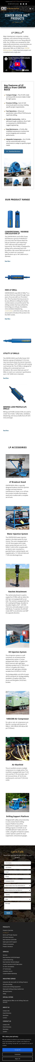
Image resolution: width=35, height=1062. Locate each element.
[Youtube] (23, 4)
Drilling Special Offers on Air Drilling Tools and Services (15, 1001)
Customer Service (7, 971)
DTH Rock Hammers (8, 937)
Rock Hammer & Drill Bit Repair (11, 957)
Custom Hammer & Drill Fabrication (12, 964)
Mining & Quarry (7, 991)
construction (9, 311)
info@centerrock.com (24, 1)
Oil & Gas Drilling (7, 984)
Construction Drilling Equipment (12, 986)
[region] (17, 1048)
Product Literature (8, 946)
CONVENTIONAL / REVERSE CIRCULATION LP (16, 232)
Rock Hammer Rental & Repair (11, 962)
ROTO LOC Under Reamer (10, 935)
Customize (17, 1054)
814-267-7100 (15, 1)
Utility (4, 993)
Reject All (17, 1058)
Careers (5, 1017)
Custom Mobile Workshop (10, 973)
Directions (5, 1015)
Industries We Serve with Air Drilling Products (15, 982)
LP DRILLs (6, 932)
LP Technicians (7, 969)
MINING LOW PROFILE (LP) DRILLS (15, 408)
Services (5, 955)
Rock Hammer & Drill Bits (10, 939)
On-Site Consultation (8, 966)
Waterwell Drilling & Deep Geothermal (13, 989)
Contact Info (6, 1011)
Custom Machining (8, 959)
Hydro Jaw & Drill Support (10, 942)
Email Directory (7, 1013)
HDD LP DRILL (11, 290)
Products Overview (8, 930)
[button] (30, 8)
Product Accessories (8, 944)
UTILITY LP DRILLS (11, 353)
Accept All (17, 1050)
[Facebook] (21, 4)
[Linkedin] (26, 4)
